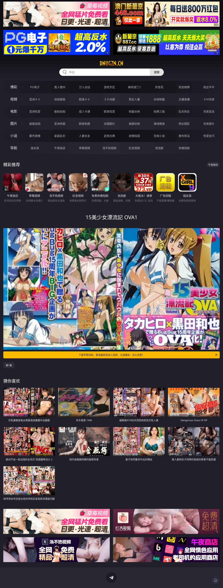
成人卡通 (84, 111)
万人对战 (84, 87)
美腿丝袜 (134, 124)
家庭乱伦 (59, 136)
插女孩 (35, 148)
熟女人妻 (134, 99)
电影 (13, 111)
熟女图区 (184, 124)
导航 (13, 148)
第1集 (9, 365)
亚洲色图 (59, 124)
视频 (13, 99)
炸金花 (159, 87)
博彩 (13, 87)
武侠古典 (109, 136)
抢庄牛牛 (208, 87)
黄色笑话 (184, 136)
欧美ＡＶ (84, 99)
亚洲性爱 (34, 111)
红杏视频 (134, 148)
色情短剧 (184, 148)
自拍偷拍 (59, 99)
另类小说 (159, 136)
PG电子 (35, 87)
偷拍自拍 (59, 111)
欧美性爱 (109, 111)
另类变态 (208, 111)
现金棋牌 (184, 87)
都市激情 (34, 136)
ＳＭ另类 (208, 99)
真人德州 (59, 87)
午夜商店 (59, 148)
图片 (13, 123)
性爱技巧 (208, 136)
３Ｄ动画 (109, 99)
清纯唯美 (159, 124)
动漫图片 (109, 124)
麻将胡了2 (134, 87)
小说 (13, 135)
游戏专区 (109, 87)
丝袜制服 (159, 99)
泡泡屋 (159, 148)
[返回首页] (215, 580)
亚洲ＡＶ (34, 99)
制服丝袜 (134, 111)
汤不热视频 (109, 148)
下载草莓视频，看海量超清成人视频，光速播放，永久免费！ (111, 354)
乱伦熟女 (184, 111)
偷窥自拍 (34, 124)
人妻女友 (84, 136)
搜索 (157, 72)
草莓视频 (84, 148)
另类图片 (208, 124)
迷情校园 (134, 136)
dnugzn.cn (111, 63)
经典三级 (159, 111)
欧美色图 (84, 124)
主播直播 (184, 99)
